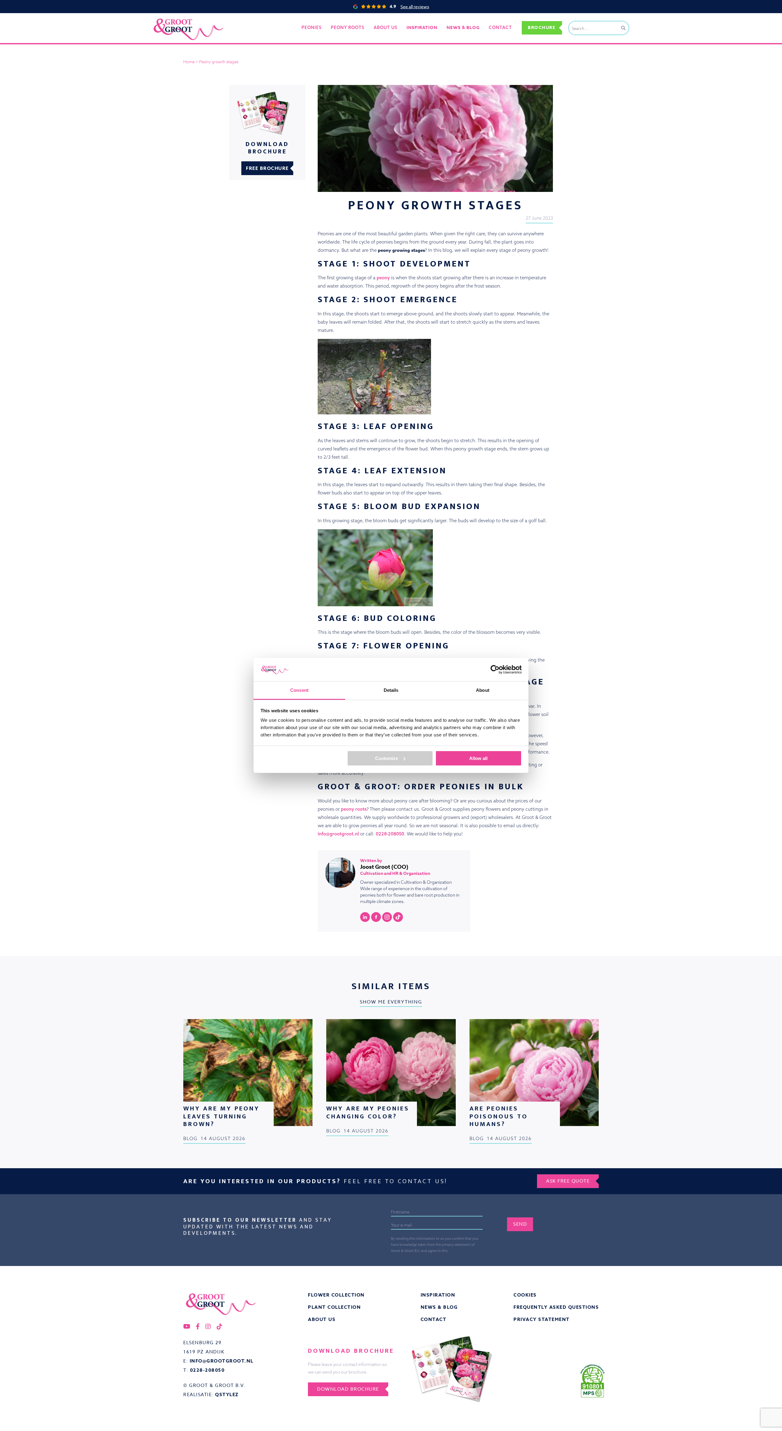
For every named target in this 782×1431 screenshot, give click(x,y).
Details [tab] (391, 690)
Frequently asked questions (556, 1307)
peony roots (354, 809)
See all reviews (414, 6)
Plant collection (334, 1307)
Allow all (478, 758)
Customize (386, 758)
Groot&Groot (166, 20)
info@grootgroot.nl (338, 834)
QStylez (227, 1394)
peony (383, 278)
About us (385, 27)
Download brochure (348, 1389)
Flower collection (336, 1295)
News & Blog (439, 1307)
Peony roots (347, 27)
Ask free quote (568, 1181)
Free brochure (267, 168)
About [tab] (482, 690)
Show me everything (391, 1002)
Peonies (311, 27)
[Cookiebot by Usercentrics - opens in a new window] (495, 669)
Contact (500, 27)
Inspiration (438, 1295)
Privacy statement (541, 1319)
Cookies (525, 1295)
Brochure (541, 27)
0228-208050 (389, 834)
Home (189, 61)
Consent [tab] (299, 690)
